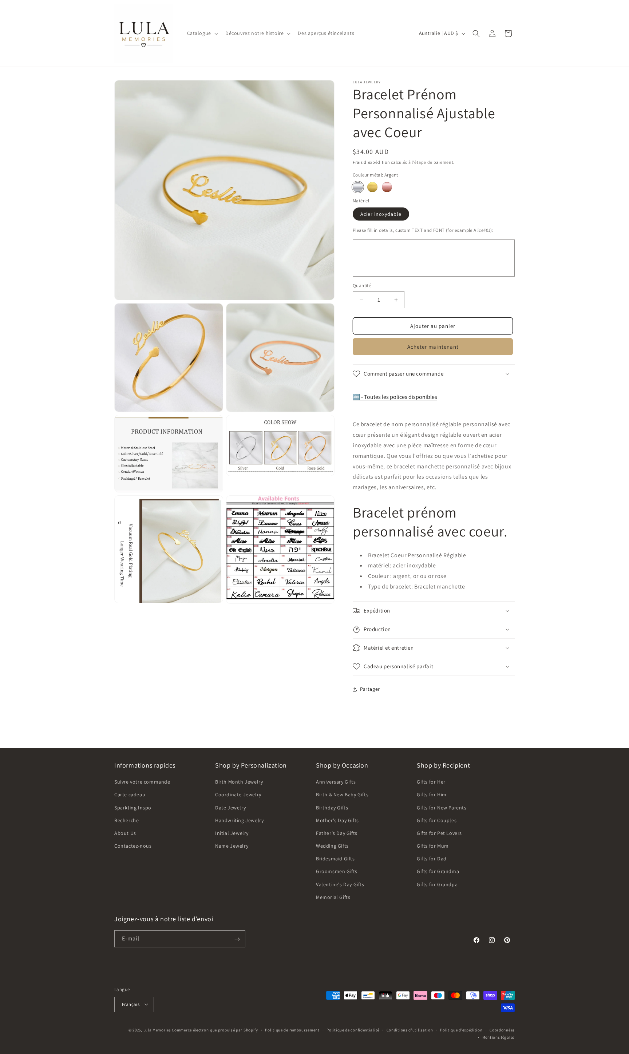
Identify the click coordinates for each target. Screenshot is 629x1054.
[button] (202, 33)
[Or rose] (387, 187)
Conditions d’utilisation (410, 1029)
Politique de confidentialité (353, 1029)
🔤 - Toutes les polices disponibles (395, 397)
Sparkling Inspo (132, 807)
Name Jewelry (231, 846)
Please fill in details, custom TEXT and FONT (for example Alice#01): (423, 230)
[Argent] (358, 187)
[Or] (372, 187)
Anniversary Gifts (336, 781)
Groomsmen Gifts (336, 871)
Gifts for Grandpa (437, 884)
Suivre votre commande (142, 781)
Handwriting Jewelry (239, 820)
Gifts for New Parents (442, 807)
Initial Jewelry (232, 833)
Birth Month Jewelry (239, 781)
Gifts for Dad (432, 859)
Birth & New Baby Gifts (342, 795)
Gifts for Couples (436, 820)
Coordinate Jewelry (238, 795)
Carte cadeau (129, 795)
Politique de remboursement (292, 1029)
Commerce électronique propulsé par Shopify (215, 1029)
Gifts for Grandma (438, 871)
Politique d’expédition (461, 1029)
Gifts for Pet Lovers (439, 833)
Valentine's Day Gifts (340, 884)
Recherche (126, 820)
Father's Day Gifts (336, 833)
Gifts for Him (432, 795)
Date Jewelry (230, 807)
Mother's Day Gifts (337, 820)
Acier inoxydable (380, 214)
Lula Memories (157, 1029)
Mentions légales (498, 1036)
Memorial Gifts (333, 897)
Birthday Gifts (332, 807)
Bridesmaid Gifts (335, 859)
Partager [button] (370, 689)
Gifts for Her (431, 781)
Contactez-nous (132, 846)
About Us (125, 833)
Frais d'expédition (371, 162)
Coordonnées (502, 1029)
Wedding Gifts (332, 846)
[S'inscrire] (237, 939)
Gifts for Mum (433, 846)
